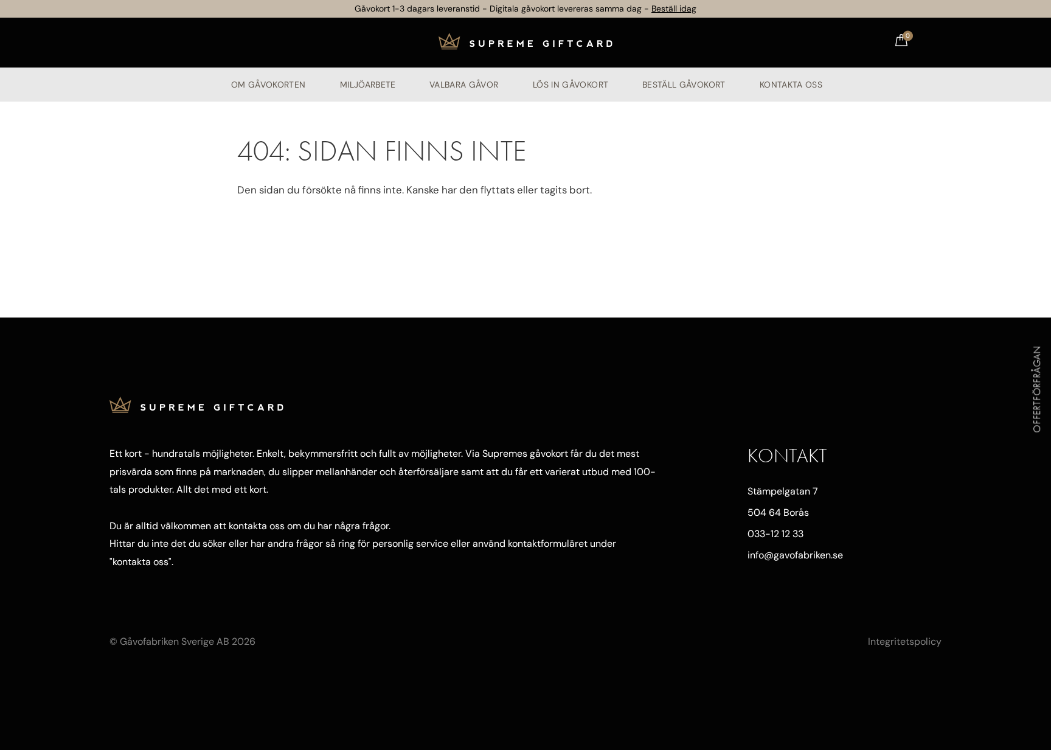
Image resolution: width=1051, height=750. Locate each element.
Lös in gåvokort (570, 84)
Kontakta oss (791, 84)
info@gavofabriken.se (795, 555)
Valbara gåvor (464, 84)
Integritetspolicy (905, 641)
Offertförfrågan (1037, 388)
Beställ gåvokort (684, 84)
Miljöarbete (368, 84)
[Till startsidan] (525, 42)
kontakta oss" (142, 561)
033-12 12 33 (775, 533)
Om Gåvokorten (268, 84)
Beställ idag (673, 8)
